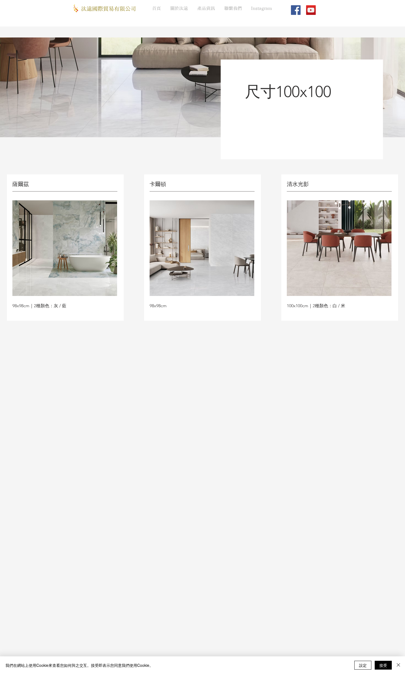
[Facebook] (296, 10)
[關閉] (398, 665)
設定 (363, 665)
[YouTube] (311, 10)
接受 (383, 665)
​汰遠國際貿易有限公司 (108, 9)
